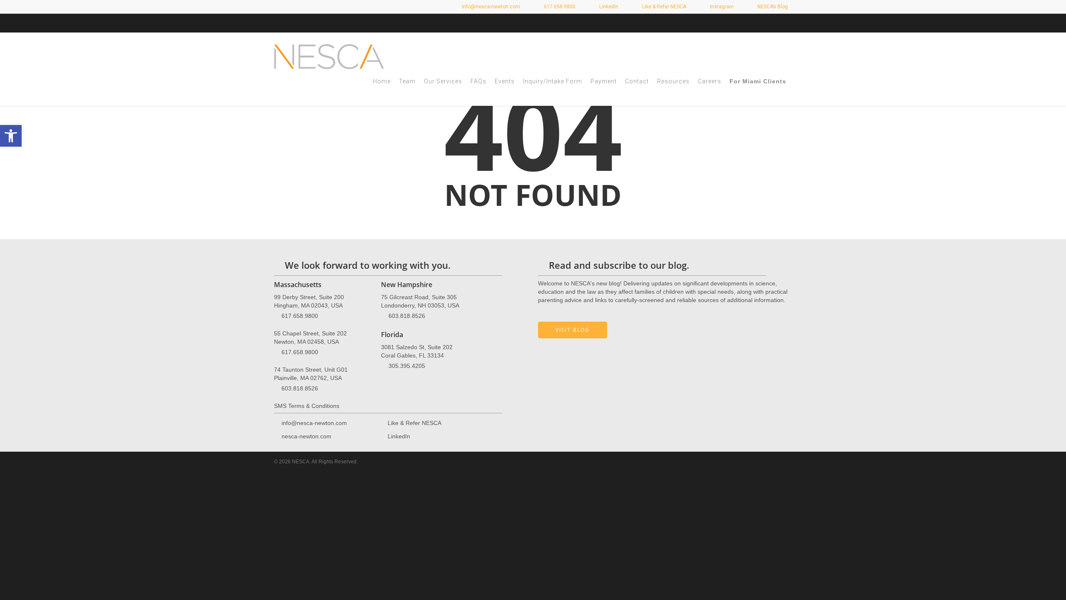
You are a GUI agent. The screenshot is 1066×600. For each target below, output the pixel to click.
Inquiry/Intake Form (552, 81)
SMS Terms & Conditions (306, 405)
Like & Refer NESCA (663, 7)
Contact (637, 81)
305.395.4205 (407, 365)
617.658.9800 (299, 315)
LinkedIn (608, 7)
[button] (11, 136)
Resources (673, 81)
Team (407, 81)
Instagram (721, 7)
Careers (709, 81)
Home (382, 81)
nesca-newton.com (306, 436)
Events (505, 81)
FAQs (478, 81)
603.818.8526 (299, 388)
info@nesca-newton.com (490, 7)
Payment (603, 81)
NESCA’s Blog (772, 7)
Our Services (443, 81)
